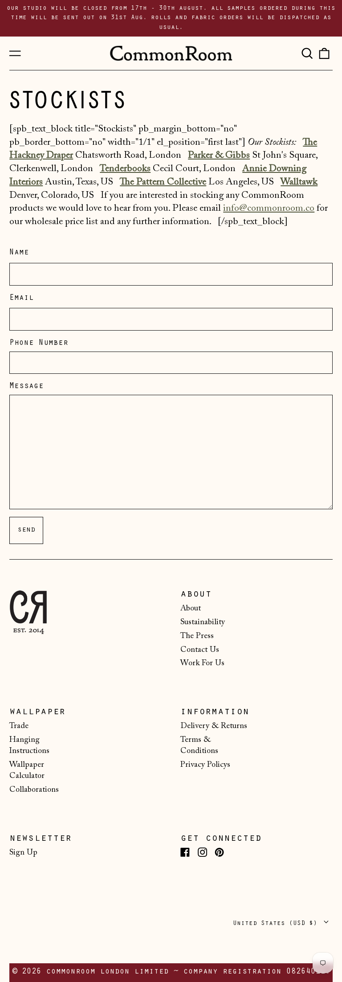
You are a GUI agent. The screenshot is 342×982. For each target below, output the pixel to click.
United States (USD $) (277, 924)
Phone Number (38, 344)
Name (19, 253)
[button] (306, 53)
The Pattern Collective (163, 182)
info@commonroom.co (268, 208)
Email (21, 299)
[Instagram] (202, 852)
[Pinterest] (219, 852)
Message (26, 387)
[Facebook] (185, 852)
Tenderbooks (125, 169)
